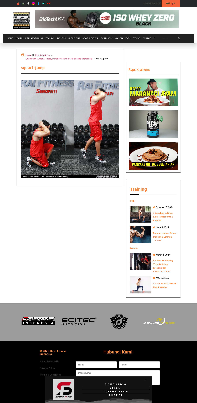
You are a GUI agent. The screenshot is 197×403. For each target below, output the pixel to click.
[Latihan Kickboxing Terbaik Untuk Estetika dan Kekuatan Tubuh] (140, 261)
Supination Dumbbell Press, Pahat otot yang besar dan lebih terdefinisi (59, 58)
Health (19, 38)
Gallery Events (123, 38)
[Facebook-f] (38, 3)
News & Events (90, 38)
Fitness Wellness (34, 38)
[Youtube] (48, 3)
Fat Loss (61, 38)
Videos (136, 38)
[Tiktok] (28, 3)
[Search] (178, 38)
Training (50, 38)
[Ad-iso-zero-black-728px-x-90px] (107, 27)
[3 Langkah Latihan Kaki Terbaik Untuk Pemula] (140, 214)
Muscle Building (42, 55)
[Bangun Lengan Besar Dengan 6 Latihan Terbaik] (140, 234)
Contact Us (148, 38)
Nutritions (74, 38)
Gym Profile (106, 38)
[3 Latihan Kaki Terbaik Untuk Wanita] (140, 284)
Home (10, 38)
